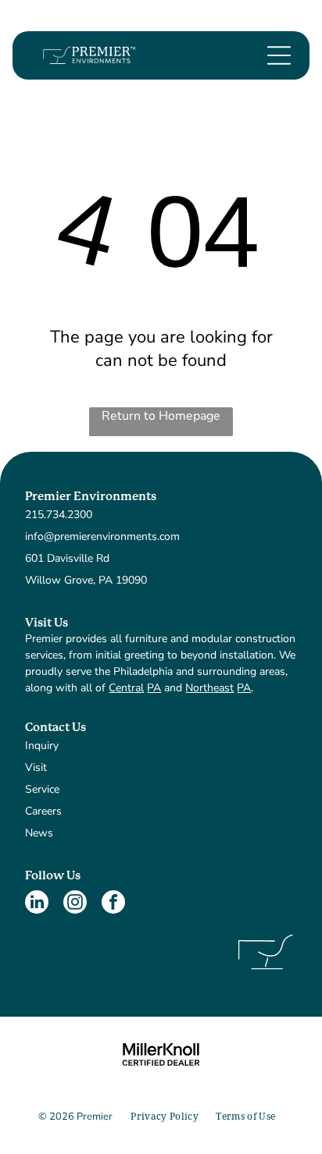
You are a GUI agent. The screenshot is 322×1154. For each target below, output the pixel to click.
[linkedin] (36, 904)
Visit (36, 767)
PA (154, 687)
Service (42, 789)
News (39, 833)
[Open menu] (279, 55)
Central (126, 687)
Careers (43, 811)
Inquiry (42, 745)
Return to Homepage (161, 415)
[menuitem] (164, 1117)
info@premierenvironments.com (102, 536)
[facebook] (113, 904)
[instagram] (75, 904)
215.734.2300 (58, 514)
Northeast (209, 687)
